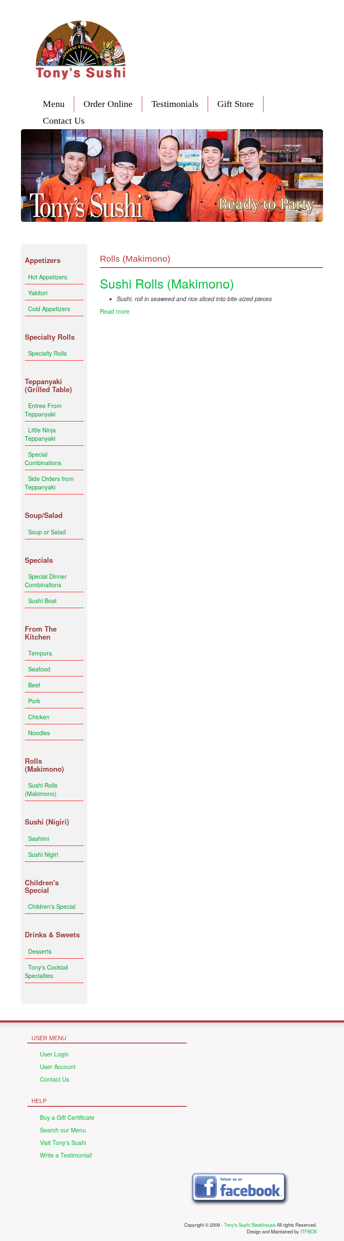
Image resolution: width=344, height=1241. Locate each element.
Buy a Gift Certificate (67, 1117)
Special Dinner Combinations (46, 580)
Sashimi (38, 838)
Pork (34, 701)
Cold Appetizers (49, 308)
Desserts (40, 951)
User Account (58, 1066)
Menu (54, 104)
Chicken (39, 717)
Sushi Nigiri (43, 854)
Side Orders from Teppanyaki (49, 482)
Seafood (39, 669)
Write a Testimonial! (66, 1155)
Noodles (39, 732)
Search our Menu (63, 1130)
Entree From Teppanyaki (43, 409)
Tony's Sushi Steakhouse (250, 1224)
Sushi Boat (42, 600)
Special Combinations (43, 458)
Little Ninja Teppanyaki (40, 434)
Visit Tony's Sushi (63, 1142)
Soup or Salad (47, 532)
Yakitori (37, 293)
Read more (115, 311)
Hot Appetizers (47, 277)
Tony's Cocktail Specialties (46, 971)
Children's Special (52, 906)
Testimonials (174, 104)
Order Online (108, 104)
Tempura (40, 653)
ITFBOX (308, 1231)
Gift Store (235, 104)
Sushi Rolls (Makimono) (41, 789)
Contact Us (64, 120)
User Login (54, 1054)
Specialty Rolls (47, 353)
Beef (34, 685)
